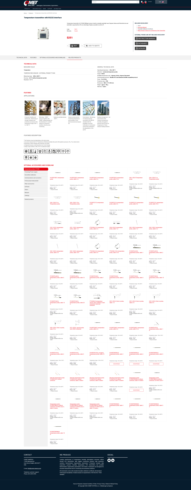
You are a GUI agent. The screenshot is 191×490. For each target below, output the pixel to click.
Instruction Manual (142, 27)
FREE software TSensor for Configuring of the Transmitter (151, 30)
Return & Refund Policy (112, 484)
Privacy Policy (101, 484)
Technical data (21, 57)
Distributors (57, 8)
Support (50, 8)
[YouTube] (109, 461)
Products (27, 8)
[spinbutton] (68, 45)
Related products (74, 57)
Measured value (37, 8)
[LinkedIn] (112, 461)
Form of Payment (77, 484)
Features (33, 57)
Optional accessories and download (52, 57)
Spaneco (110, 486)
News (44, 8)
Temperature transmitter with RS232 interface (46, 13)
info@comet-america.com (34, 468)
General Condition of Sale (89, 484)
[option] (43, 34)
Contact (150, 1)
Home (25, 13)
